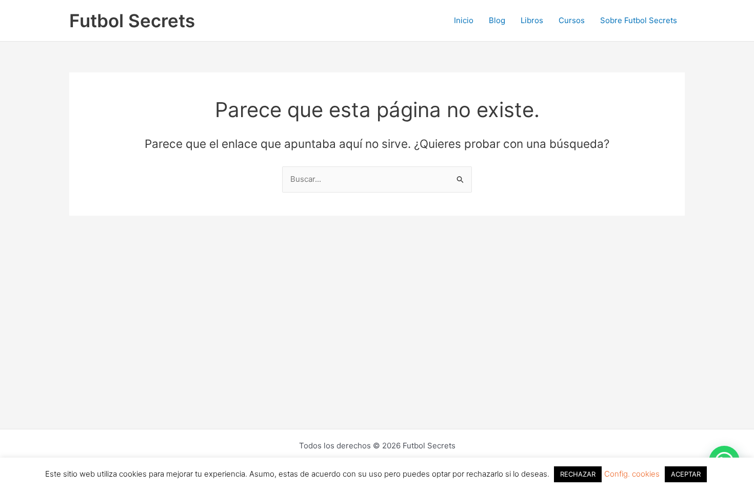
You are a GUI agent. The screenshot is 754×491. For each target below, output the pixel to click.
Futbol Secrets (132, 20)
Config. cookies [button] (632, 474)
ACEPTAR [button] (686, 474)
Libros (532, 20)
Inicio (463, 20)
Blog (497, 20)
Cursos (572, 20)
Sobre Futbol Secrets (638, 20)
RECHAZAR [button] (578, 474)
